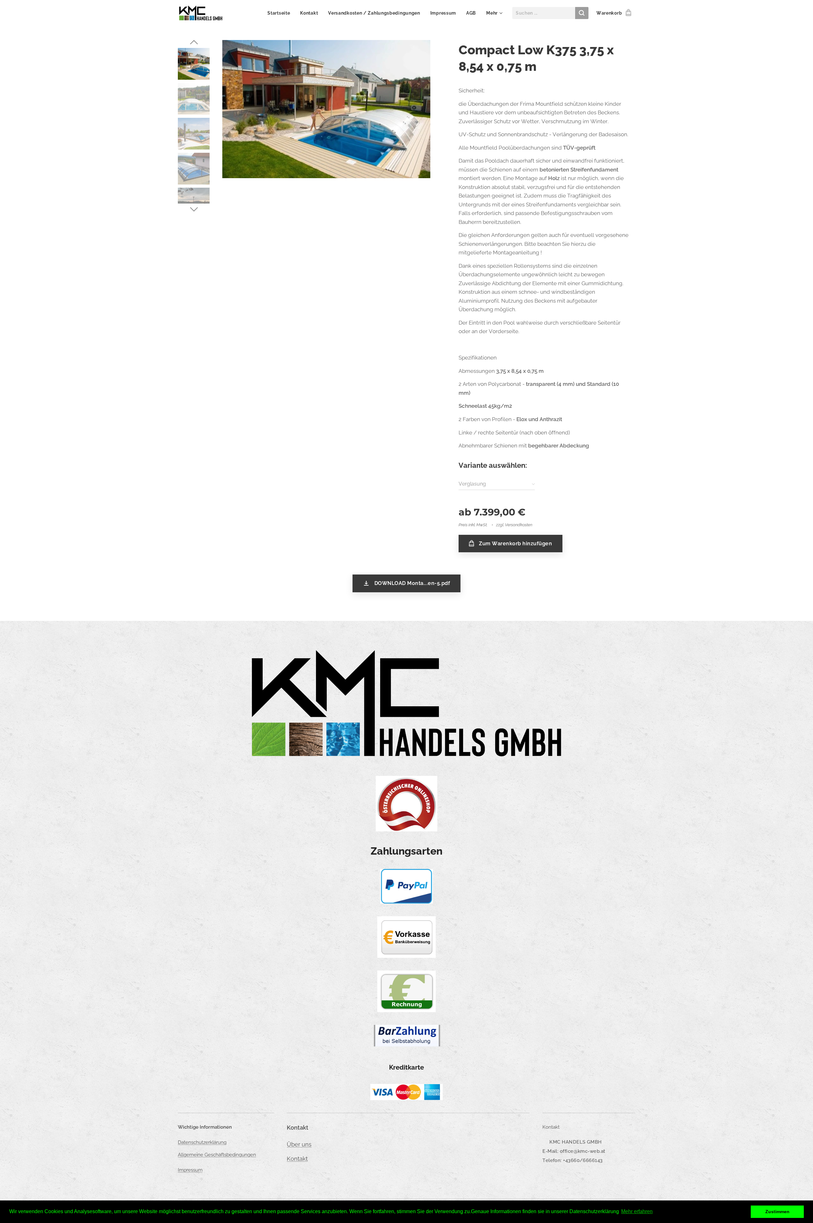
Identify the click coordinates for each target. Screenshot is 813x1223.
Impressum (190, 1170)
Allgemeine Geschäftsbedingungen (217, 1155)
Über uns (299, 1144)
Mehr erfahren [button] (637, 1211)
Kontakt (297, 1158)
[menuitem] (280, 13)
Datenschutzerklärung (202, 1142)
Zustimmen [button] (777, 1211)
